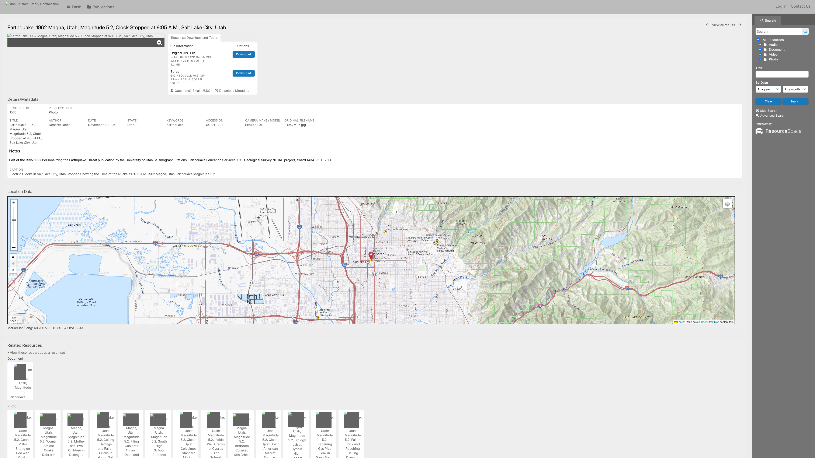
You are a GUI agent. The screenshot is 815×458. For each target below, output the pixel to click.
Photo (772, 59)
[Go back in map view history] (13, 270)
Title (759, 68)
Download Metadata (233, 91)
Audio (772, 45)
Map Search (768, 110)
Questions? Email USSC (192, 91)
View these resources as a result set (37, 352)
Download (243, 54)
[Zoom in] (14, 203)
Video (772, 54)
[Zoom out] (14, 247)
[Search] (805, 31)
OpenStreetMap (710, 322)
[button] (371, 255)
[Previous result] (707, 25)
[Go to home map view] (13, 257)
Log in (781, 6)
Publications (102, 7)
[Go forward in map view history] (13, 263)
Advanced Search (772, 115)
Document (776, 49)
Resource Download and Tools (194, 38)
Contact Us (801, 6)
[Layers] (727, 203)
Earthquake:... (19, 397)
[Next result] (739, 25)
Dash (76, 7)
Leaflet (681, 322)
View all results (724, 25)
